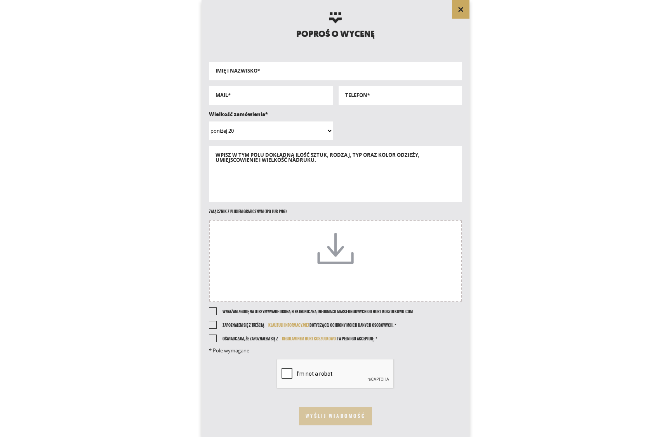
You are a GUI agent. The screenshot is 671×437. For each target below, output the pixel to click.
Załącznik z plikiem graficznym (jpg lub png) (248, 211)
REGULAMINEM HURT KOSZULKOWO (309, 339)
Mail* (223, 95)
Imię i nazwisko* (238, 70)
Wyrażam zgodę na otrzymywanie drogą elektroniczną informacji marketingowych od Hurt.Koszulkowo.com (318, 312)
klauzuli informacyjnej (288, 325)
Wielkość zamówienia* (238, 114)
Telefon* (357, 95)
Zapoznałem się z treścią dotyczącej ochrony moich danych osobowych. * (309, 325)
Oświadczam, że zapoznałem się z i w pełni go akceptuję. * (300, 339)
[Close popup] (460, 9)
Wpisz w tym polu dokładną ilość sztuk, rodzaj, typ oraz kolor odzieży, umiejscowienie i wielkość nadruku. (317, 158)
